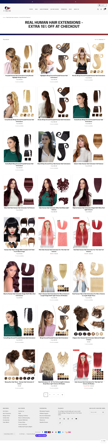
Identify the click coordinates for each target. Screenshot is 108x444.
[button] (102, 5)
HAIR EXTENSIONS (44, 9)
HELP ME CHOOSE (54, 9)
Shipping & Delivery (23, 415)
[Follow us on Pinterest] (72, 419)
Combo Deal (6, 417)
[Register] (103, 412)
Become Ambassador (45, 415)
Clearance (42, 420)
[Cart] (104, 9)
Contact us (21, 411)
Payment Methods (23, 420)
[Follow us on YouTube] (76, 419)
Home (4, 17)
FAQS (19, 413)
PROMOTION (64, 9)
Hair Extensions (7, 413)
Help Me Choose (44, 422)
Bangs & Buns (6, 415)
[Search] (98, 9)
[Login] (101, 9)
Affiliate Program (44, 413)
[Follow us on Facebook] (60, 419)
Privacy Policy (21, 422)
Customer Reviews (44, 417)
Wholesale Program (45, 411)
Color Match (6, 422)
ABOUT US (76, 9)
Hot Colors (5, 411)
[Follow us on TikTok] (60, 423)
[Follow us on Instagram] (68, 419)
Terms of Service (22, 424)
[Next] (62, 395)
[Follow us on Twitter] (64, 419)
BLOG (70, 9)
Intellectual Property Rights (25, 426)
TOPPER (31, 9)
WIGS (36, 9)
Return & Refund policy (24, 417)
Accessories (6, 420)
